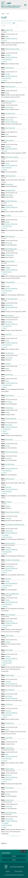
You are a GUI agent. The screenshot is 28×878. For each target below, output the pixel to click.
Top (24, 851)
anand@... (8, 74)
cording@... (8, 642)
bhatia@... (8, 286)
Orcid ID (4, 40)
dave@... (7, 729)
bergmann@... (9, 243)
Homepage (5, 433)
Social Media (6, 853)
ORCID (4, 665)
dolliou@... (8, 794)
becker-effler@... (9, 195)
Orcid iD (4, 472)
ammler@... (8, 55)
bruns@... (7, 412)
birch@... (7, 340)
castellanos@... (9, 531)
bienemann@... (9, 305)
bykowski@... (8, 458)
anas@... (7, 93)
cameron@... (8, 487)
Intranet (14, 856)
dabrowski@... (9, 696)
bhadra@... (8, 267)
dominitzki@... (9, 806)
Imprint (8, 871)
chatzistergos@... (9, 566)
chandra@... (8, 547)
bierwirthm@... (9, 322)
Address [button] (4, 843)
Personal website (7, 660)
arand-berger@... (9, 107)
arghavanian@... (9, 120)
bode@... (7, 368)
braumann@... (9, 401)
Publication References (11, 38)
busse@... (7, 446)
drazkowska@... (9, 819)
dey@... (7, 754)
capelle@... (8, 506)
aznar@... (7, 163)
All (14, 23)
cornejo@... (8, 656)
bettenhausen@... (10, 255)
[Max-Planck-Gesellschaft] (7, 867)
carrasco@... (8, 518)
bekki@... (7, 222)
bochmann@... (9, 358)
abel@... (7, 36)
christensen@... (9, 621)
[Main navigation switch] (25, 5)
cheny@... (7, 581)
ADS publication (6, 78)
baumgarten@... (9, 184)
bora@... (7, 381)
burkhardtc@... (9, 425)
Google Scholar (6, 429)
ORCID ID (4, 606)
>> (19, 836)
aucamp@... (8, 146)
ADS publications (7, 272)
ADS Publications (7, 59)
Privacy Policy (18, 871)
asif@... (7, 134)
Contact (14, 859)
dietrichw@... (8, 775)
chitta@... (7, 600)
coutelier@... (8, 681)
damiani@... (8, 710)
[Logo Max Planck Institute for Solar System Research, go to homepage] (11, 4)
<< (7, 836)
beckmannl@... (9, 205)
